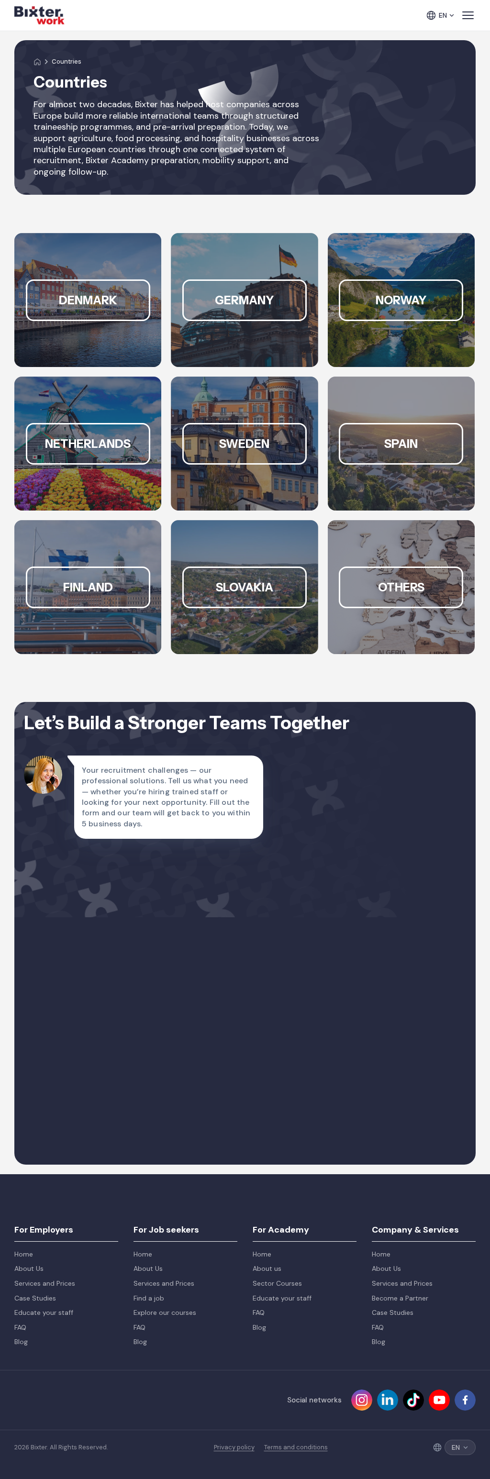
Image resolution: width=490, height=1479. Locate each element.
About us (267, 1268)
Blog (21, 1341)
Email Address (275, 863)
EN (443, 15)
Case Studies (35, 1298)
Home (23, 1254)
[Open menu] (468, 15)
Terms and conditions (296, 1447)
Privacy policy (234, 1447)
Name (41, 863)
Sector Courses (277, 1283)
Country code (56, 911)
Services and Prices (44, 1283)
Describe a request (65, 1007)
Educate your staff (43, 1312)
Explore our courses (165, 1312)
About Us (29, 1268)
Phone (261, 911)
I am (38, 959)
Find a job (149, 1298)
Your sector (271, 959)
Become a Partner (400, 1298)
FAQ (20, 1327)
